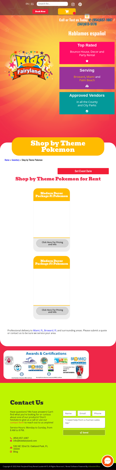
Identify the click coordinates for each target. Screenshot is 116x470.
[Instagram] (73, 4)
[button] (87, 16)
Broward (79, 77)
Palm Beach (87, 80)
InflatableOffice (94, 466)
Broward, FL (50, 330)
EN (27, 3)
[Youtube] (65, 4)
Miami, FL (38, 330)
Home (7, 160)
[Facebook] (58, 4)
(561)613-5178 (87, 23)
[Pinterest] (80, 4)
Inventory (15, 160)
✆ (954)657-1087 (101, 19)
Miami (90, 77)
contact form (17, 422)
